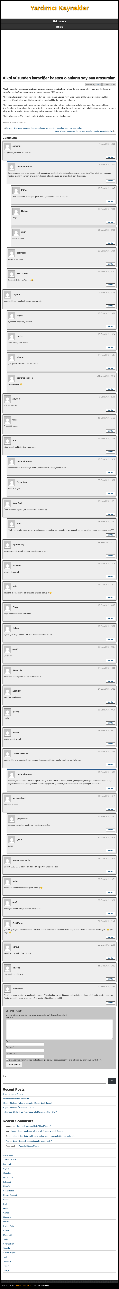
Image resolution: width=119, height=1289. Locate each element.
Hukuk (6, 1222)
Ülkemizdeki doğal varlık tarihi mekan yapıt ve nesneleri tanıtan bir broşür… (44, 1136)
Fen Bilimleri (8, 1191)
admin (98, 85)
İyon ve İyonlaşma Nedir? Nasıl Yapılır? (34, 1126)
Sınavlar (6, 1248)
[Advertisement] (59, 51)
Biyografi (7, 1164)
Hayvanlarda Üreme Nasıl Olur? (16, 1099)
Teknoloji (7, 1261)
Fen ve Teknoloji (10, 1195)
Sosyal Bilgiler (9, 1253)
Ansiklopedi (8, 1155)
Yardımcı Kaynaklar (59, 7)
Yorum (9, 1018)
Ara (4, 1076)
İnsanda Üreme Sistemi (13, 1094)
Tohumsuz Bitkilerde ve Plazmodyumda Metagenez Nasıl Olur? (30, 1112)
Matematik (7, 1235)
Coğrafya (7, 1173)
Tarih (5, 1257)
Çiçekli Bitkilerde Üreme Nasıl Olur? (18, 1107)
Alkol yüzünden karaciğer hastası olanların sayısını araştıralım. (59, 78)
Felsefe (6, 1186)
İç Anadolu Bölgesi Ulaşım (28, 1146)
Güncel (6, 1213)
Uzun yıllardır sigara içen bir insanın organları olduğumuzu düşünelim (84, 131)
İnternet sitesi (11, 1053)
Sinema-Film (8, 1244)
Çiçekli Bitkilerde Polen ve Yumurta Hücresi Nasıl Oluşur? (27, 1103)
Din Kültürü (8, 1177)
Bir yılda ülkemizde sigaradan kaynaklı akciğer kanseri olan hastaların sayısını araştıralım (44, 128)
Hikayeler (7, 1217)
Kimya (6, 1230)
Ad (8, 1041)
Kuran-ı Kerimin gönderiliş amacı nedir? (35, 1141)
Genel (5, 1208)
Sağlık (6, 1239)
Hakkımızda (59, 21)
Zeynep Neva (11, 1141)
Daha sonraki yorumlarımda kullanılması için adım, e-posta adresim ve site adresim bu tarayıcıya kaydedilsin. (55, 1060)
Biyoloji (6, 1169)
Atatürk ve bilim (10, 1160)
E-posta (10, 1047)
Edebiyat (7, 1182)
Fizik (5, 1204)
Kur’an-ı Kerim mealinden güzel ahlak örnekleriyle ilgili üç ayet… (38, 1131)
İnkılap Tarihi (8, 1226)
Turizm (6, 1266)
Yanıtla (110, 157)
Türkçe (6, 1270)
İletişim (59, 27)
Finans (6, 1200)
